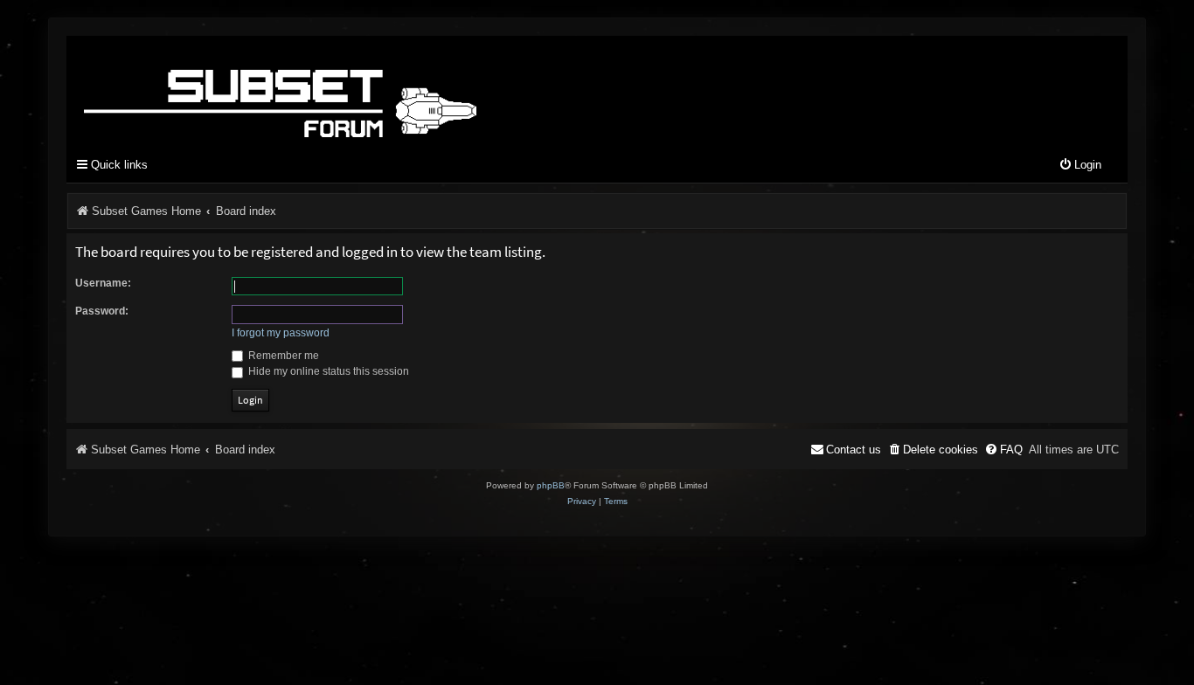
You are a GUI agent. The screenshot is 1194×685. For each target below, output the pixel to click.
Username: (103, 283)
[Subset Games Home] (389, 90)
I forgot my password (281, 333)
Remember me (282, 355)
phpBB (551, 485)
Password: (101, 311)
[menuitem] (1080, 165)
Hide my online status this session (327, 371)
